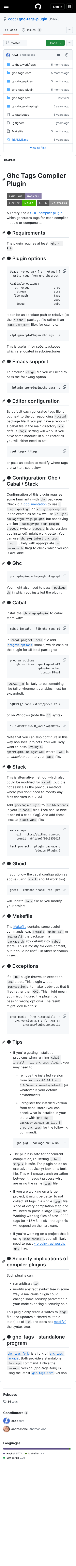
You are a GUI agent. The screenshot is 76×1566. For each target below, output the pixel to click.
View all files (38, 147)
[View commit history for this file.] (66, 55)
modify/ (60, 1322)
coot (12, 19)
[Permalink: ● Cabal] (4, 602)
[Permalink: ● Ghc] (4, 563)
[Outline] (70, 160)
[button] (65, 271)
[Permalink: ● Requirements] (4, 233)
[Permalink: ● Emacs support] (4, 361)
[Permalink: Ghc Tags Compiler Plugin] (4, 180)
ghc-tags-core (21, 73)
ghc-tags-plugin (33, 19)
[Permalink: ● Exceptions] (4, 966)
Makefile (17, 131)
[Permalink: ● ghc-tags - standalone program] (4, 1340)
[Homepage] (38, 6)
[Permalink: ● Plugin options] (4, 258)
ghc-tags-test (21, 98)
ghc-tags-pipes (22, 81)
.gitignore (18, 123)
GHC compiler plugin (46, 213)
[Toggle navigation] (6, 6)
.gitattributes (20, 114)
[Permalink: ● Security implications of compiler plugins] (4, 1262)
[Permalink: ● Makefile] (4, 916)
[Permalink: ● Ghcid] (4, 864)
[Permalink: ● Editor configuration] (4, 401)
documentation (35, 504)
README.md (20, 139)
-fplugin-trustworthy (49, 1243)
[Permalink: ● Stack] (4, 767)
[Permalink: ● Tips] (4, 1042)
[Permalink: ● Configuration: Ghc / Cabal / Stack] (4, 481)
